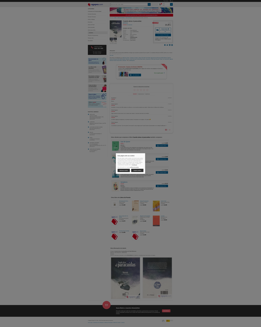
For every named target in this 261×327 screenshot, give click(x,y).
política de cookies (134, 167)
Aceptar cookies (137, 170)
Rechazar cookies (124, 170)
